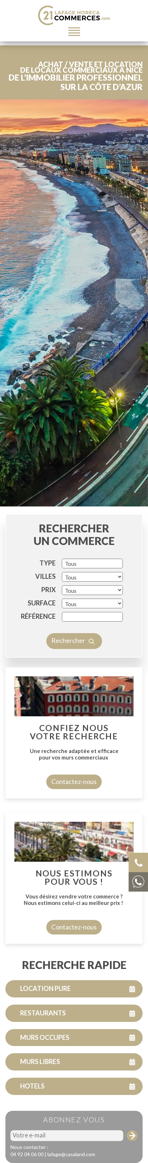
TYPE (48, 563)
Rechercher (68, 640)
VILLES (45, 576)
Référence (38, 616)
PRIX (48, 590)
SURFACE (42, 603)
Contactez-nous (74, 781)
